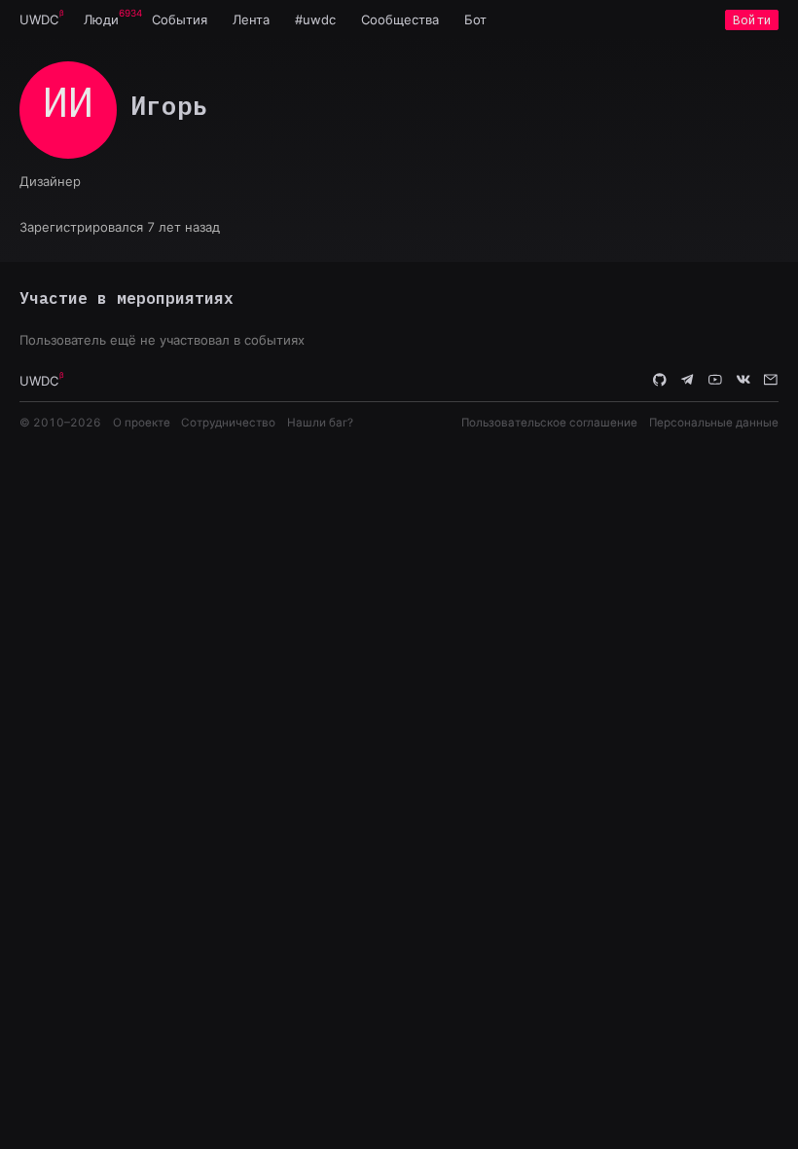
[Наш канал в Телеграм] (688, 379)
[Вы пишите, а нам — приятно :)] (771, 379)
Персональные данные (714, 422)
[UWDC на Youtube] (715, 379)
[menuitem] (38, 19)
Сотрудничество (228, 422)
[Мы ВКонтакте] (743, 379)
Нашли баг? (320, 422)
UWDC (38, 19)
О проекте (141, 422)
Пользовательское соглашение (549, 422)
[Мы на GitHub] (660, 379)
